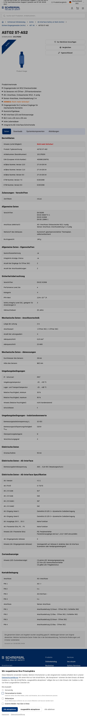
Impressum (5, 714)
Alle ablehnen (50, 709)
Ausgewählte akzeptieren (30, 709)
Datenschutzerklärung (10, 677)
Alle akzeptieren (10, 709)
